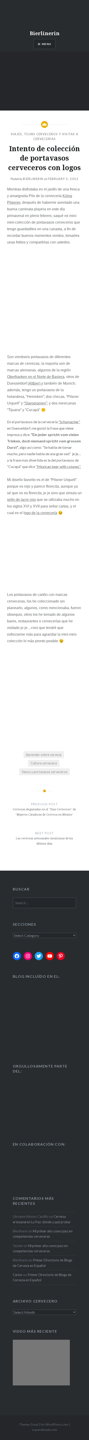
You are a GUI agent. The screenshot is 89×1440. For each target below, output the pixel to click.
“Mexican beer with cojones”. (58, 466)
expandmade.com (44, 1430)
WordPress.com (56, 1424)
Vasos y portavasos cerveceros (45, 772)
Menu (46, 44)
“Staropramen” (35, 403)
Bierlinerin (45, 33)
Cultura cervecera (44, 763)
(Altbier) (34, 383)
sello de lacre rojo (21, 500)
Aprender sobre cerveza (43, 755)
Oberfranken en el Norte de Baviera (35, 377)
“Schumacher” (69, 422)
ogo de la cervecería (40, 513)
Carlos (17, 1275)
